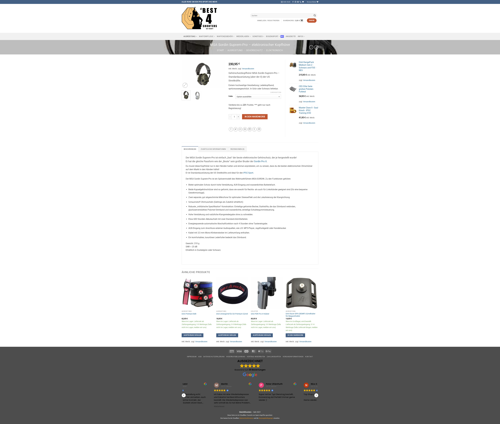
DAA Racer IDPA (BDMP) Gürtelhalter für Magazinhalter (300, 315)
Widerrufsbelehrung (235, 357)
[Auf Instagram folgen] (295, 2)
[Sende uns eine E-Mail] (298, 2)
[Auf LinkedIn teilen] (250, 129)
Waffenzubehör (225, 36)
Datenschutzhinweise (246, 418)
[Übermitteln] (314, 15)
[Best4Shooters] (201, 18)
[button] (285, 2)
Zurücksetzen (275, 92)
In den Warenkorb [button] (295, 335)
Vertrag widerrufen (256, 357)
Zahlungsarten (274, 357)
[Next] (220, 74)
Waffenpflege (206, 36)
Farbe (231, 96)
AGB (199, 357)
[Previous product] (316, 47)
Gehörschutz (254, 50)
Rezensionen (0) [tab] (237, 149)
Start (220, 50)
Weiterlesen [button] (191, 406)
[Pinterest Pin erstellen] (245, 129)
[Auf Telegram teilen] (259, 129)
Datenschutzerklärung (214, 357)
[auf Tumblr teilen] (254, 129)
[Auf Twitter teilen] (235, 129)
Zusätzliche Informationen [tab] (213, 149)
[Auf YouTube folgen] (303, 2)
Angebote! (291, 36)
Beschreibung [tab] (190, 149)
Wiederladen (242, 36)
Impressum (191, 357)
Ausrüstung (189, 36)
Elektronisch (274, 50)
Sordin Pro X (260, 161)
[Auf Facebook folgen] (293, 2)
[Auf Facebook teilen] (231, 129)
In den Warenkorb (255, 117)
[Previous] (185, 74)
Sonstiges (257, 36)
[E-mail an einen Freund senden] (240, 129)
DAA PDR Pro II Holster (260, 314)
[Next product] (311, 47)
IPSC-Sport (248, 173)
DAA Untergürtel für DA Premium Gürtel (232, 314)
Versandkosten (248, 69)
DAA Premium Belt (189, 314)
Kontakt (309, 357)
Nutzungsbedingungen (266, 418)
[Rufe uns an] (300, 2)
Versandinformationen (293, 357)
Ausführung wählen (193, 335)
